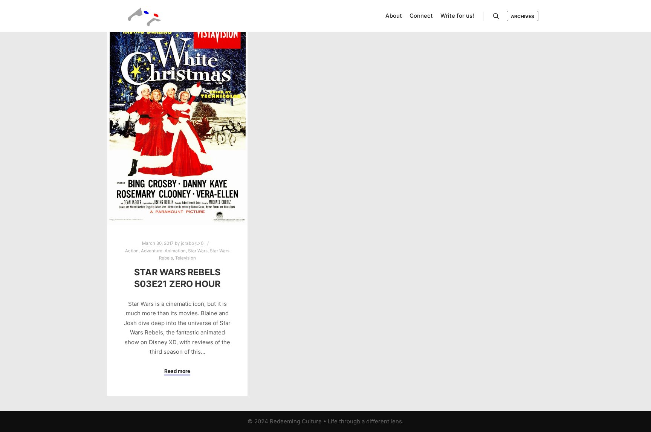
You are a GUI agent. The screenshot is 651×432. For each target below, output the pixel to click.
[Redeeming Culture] (144, 16)
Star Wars (198, 250)
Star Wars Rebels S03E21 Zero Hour (177, 278)
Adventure (151, 250)
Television (185, 258)
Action (132, 250)
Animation (175, 250)
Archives (522, 16)
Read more (177, 371)
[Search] (496, 16)
